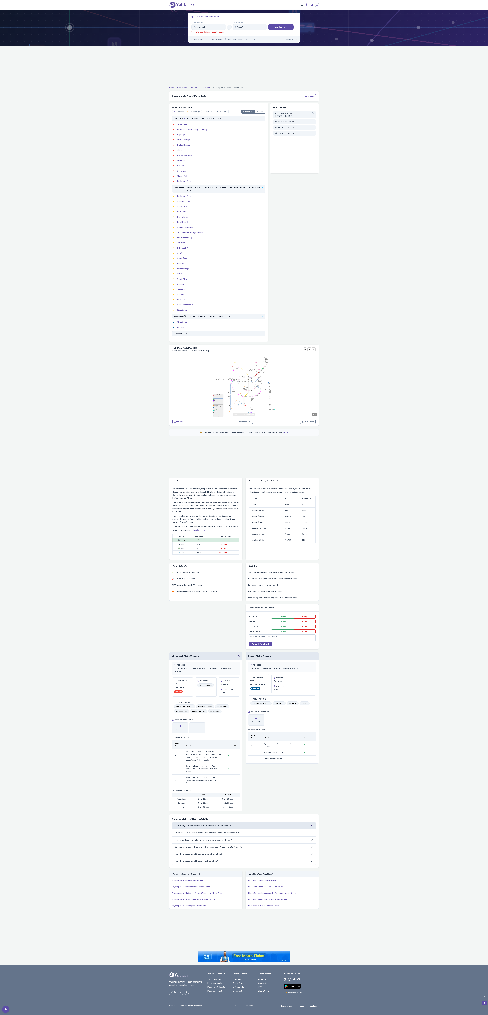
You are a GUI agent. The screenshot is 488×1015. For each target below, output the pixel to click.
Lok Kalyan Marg (184, 237)
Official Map (309, 422)
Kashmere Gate (184, 181)
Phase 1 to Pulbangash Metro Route (263, 905)
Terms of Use (286, 1006)
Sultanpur (181, 289)
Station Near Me (214, 979)
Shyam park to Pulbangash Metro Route (189, 905)
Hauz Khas (181, 263)
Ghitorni (180, 294)
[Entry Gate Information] (184, 118)
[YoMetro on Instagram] (289, 979)
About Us (262, 979)
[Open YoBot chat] (5, 1009)
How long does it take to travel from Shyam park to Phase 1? (203, 840)
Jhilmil (179, 150)
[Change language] (311, 4)
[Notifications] (302, 4)
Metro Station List (214, 991)
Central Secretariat (185, 227)
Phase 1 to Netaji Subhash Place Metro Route (267, 899)
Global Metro (238, 991)
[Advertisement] (244, 66)
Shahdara (181, 160)
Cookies (313, 1006)
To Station (238, 22)
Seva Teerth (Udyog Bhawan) (190, 232)
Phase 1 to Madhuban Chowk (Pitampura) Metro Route (272, 893)
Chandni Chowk (184, 201)
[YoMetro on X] (294, 979)
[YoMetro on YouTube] (298, 979)
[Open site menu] (317, 5)
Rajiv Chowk (182, 217)
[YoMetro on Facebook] (285, 979)
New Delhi (181, 212)
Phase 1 (180, 327)
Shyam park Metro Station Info (187, 656)
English (177, 992)
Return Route (291, 39)
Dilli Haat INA (182, 248)
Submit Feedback (260, 644)
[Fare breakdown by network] (313, 113)
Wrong (304, 616)
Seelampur (181, 171)
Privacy (301, 1006)
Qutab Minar (182, 279)
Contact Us (262, 983)
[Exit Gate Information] (183, 333)
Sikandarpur (182, 310)
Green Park (182, 258)
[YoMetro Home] (181, 4)
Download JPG (245, 422)
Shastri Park (182, 176)
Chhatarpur (182, 284)
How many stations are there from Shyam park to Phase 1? (203, 826)
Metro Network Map (215, 983)
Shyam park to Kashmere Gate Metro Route (191, 887)
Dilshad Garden (183, 145)
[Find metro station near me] (306, 5)
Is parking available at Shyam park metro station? (198, 854)
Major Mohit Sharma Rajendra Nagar (192, 129)
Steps (261, 112)
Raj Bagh (181, 135)
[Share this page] (484, 996)
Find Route (279, 27)
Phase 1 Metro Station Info (261, 656)
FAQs (260, 987)
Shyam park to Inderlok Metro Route (187, 880)
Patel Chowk (182, 222)
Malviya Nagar (183, 268)
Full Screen (181, 422)
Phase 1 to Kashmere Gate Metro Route (265, 887)
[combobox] (208, 27)
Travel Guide (238, 983)
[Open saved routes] (484, 1003)
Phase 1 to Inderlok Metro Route (262, 880)
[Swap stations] (229, 27)
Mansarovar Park (184, 155)
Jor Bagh (181, 243)
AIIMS (179, 253)
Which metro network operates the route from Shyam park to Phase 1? (208, 847)
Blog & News (263, 991)
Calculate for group (200, 530)
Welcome (181, 165)
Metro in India (238, 987)
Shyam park (182, 124)
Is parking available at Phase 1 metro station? (196, 861)
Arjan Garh (181, 299)
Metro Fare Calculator (216, 987)
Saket (179, 274)
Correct (282, 616)
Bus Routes (237, 979)
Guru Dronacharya (185, 305)
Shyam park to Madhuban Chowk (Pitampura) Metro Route (197, 893)
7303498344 (207, 685)
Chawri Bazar (183, 206)
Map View (249, 112)
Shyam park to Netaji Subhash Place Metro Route (193, 899)
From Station (197, 22)
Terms (285, 432)
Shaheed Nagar (183, 140)
